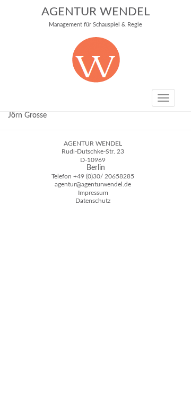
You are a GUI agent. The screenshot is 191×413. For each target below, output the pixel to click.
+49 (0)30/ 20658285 (103, 176)
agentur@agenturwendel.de (93, 184)
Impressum (93, 193)
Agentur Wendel (95, 17)
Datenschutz (92, 200)
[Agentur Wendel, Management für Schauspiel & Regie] (96, 80)
